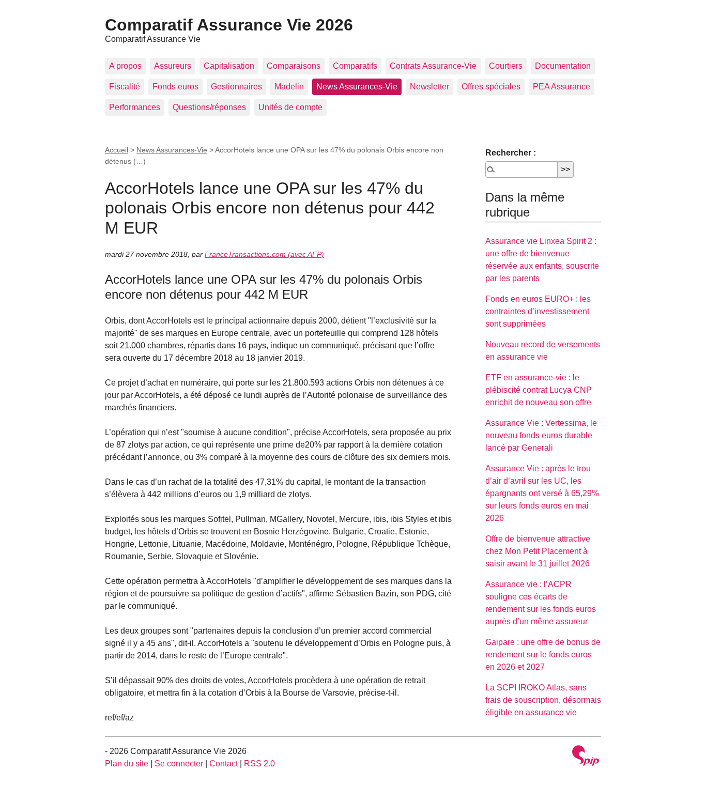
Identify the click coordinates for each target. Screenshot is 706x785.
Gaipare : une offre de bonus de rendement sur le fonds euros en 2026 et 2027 (543, 654)
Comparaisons (293, 65)
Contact (223, 763)
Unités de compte (290, 107)
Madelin (289, 86)
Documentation (563, 65)
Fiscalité (124, 86)
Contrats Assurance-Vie (433, 65)
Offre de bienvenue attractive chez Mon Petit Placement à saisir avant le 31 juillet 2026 (537, 551)
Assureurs (172, 65)
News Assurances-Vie (356, 86)
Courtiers (506, 65)
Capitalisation (229, 65)
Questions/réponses (209, 107)
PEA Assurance (561, 86)
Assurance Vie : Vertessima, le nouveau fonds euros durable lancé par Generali (541, 435)
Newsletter (429, 86)
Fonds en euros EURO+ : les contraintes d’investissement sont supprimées (538, 311)
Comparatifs (355, 65)
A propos (125, 65)
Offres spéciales (491, 86)
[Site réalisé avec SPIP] (585, 756)
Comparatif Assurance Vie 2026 (229, 25)
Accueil (116, 150)
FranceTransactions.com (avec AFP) (264, 254)
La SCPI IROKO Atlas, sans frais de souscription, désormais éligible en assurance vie (543, 700)
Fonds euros (175, 86)
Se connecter (179, 763)
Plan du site (126, 763)
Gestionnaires (236, 86)
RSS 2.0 (259, 763)
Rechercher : (510, 152)
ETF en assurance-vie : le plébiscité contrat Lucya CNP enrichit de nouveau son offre (538, 390)
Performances (134, 107)
